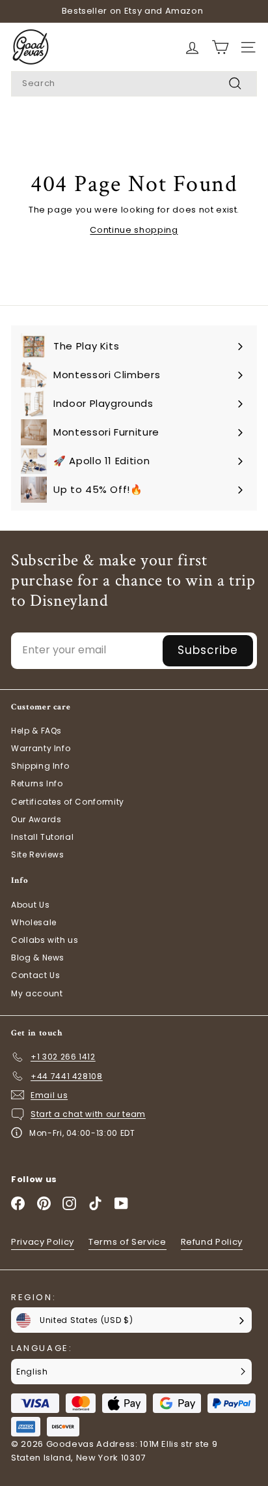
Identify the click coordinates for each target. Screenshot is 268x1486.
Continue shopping (134, 230)
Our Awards (36, 819)
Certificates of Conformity (67, 801)
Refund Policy (212, 1242)
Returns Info (37, 783)
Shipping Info (40, 765)
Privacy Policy (42, 1242)
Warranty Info (40, 748)
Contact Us (35, 975)
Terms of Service (127, 1242)
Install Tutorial (42, 836)
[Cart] (192, 47)
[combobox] (134, 84)
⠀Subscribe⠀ (208, 650)
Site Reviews (37, 854)
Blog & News (37, 957)
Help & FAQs (36, 730)
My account (37, 993)
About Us (30, 904)
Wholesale (34, 922)
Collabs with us (45, 939)
